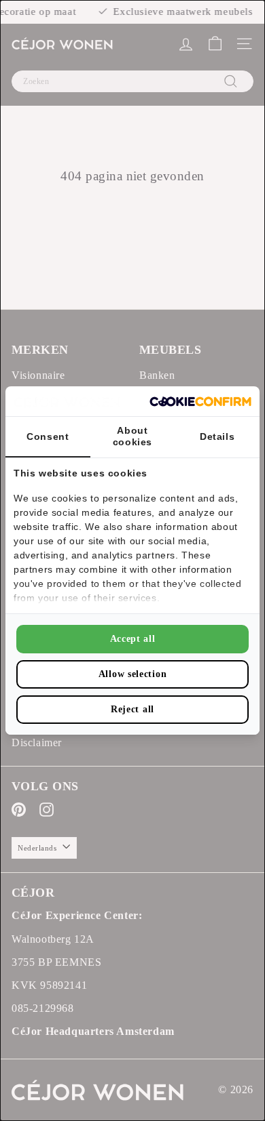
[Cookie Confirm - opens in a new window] (200, 401)
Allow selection (133, 674)
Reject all (132, 709)
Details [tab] (217, 436)
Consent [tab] (47, 436)
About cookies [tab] (132, 436)
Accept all (133, 639)
